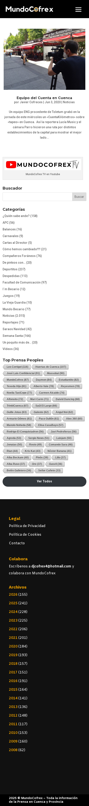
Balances (9, 229)
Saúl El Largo (46, 405)
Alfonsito (15, 399)
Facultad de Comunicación (22, 282)
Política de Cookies (25, 534)
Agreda (14, 438)
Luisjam (64, 438)
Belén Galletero (19, 470)
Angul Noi (64, 412)
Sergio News (38, 438)
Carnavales (11, 236)
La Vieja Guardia (14, 302)
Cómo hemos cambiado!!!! (21, 249)
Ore (37, 464)
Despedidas (11, 276)
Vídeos (8, 349)
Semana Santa (13, 335)
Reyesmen (70, 386)
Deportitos (10, 269)
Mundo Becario (13, 309)
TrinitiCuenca (17, 405)
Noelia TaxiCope (19, 392)
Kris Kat (32, 451)
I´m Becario (11, 289)
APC (5, 222)
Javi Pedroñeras (63, 431)
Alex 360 (74, 418)
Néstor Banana (60, 451)
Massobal (55, 373)
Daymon (44, 379)
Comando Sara (61, 444)
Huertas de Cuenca (50, 366)
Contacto (17, 543)
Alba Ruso (16, 464)
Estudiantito (69, 379)
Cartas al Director (15, 242)
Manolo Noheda (19, 425)
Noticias (69, 102)
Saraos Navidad (14, 329)
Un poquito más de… (17, 342)
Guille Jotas (17, 412)
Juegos (8, 296)
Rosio (35, 444)
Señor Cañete (49, 470)
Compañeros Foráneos (19, 256)
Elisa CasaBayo (50, 425)
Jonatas (14, 444)
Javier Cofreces (31, 102)
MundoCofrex (18, 379)
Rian (12, 451)
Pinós (42, 457)
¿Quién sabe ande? (16, 216)
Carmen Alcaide (51, 392)
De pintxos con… (14, 262)
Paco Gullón (49, 418)
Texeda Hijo (16, 386)
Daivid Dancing (68, 399)
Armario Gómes (19, 418)
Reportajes (10, 322)
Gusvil (55, 464)
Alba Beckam (18, 457)
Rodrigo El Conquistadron (25, 431)
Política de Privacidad (27, 526)
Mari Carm (39, 399)
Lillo (60, 457)
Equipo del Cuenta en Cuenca (44, 98)
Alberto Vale (43, 386)
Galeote (41, 412)
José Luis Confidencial (23, 373)
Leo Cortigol (17, 366)
